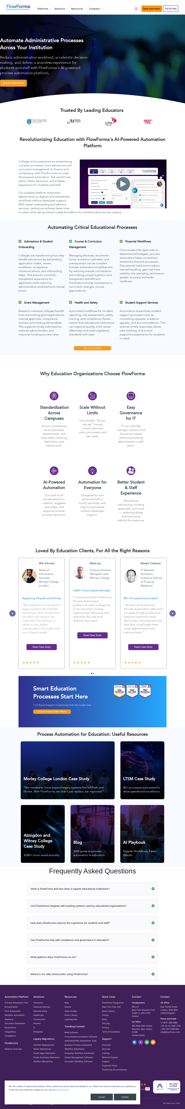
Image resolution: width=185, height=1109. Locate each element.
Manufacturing (40, 1011)
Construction (39, 1019)
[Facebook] (146, 1042)
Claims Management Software (79, 1057)
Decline (125, 1097)
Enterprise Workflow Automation (79, 1053)
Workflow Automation (14, 1015)
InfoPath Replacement (43, 1045)
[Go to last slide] (12, 613)
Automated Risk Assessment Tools (81, 1041)
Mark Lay (95, 563)
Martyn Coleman (151, 563)
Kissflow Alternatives (43, 1061)
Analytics (9, 1019)
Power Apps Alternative (44, 1053)
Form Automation (13, 1011)
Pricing (105, 1015)
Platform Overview (13, 1049)
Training (105, 1053)
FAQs (104, 1019)
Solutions (59, 8)
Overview (106, 1045)
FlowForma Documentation (114, 1070)
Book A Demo (108, 1011)
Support (105, 1061)
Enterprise (38, 1032)
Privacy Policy (62, 1090)
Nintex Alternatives (42, 1049)
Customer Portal (109, 1065)
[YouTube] (153, 1042)
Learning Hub (71, 1019)
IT (34, 1027)
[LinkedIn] (134, 1042)
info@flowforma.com (170, 1032)
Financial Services (41, 1007)
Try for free (171, 8)
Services (106, 1049)
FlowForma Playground (112, 1003)
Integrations (10, 1032)
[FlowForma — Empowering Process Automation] (18, 7)
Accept (102, 1097)
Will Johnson (47, 563)
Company (94, 8)
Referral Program (110, 1057)
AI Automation (11, 1007)
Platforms (42, 8)
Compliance (10, 1036)
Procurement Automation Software (81, 1037)
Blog (67, 1003)
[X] (140, 1042)
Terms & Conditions (111, 1032)
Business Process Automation (78, 1045)
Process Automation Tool (16, 1003)
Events (68, 1007)
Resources (77, 8)
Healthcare (38, 1015)
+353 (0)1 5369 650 (169, 1029)
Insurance (38, 1003)
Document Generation (15, 1023)
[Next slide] (172, 613)
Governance (10, 1027)
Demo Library (71, 1015)
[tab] (91, 673)
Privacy (105, 1027)
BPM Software (71, 1032)
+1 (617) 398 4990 (168, 1023)
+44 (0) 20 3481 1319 (170, 1026)
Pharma (37, 1023)
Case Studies (71, 1011)
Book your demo (151, 8)
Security (106, 1023)
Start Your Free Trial (111, 1007)
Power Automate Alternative (46, 1057)
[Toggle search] (136, 8)
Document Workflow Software (78, 1061)
